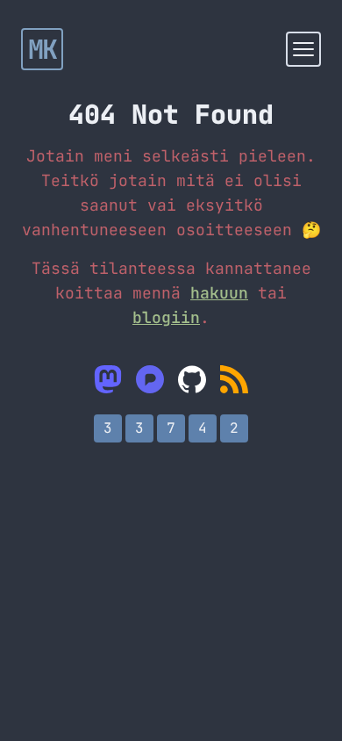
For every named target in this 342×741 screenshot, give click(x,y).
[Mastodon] (108, 379)
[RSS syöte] (234, 379)
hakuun (219, 293)
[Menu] (303, 49)
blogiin (166, 317)
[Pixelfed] (150, 379)
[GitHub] (192, 379)
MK (42, 49)
